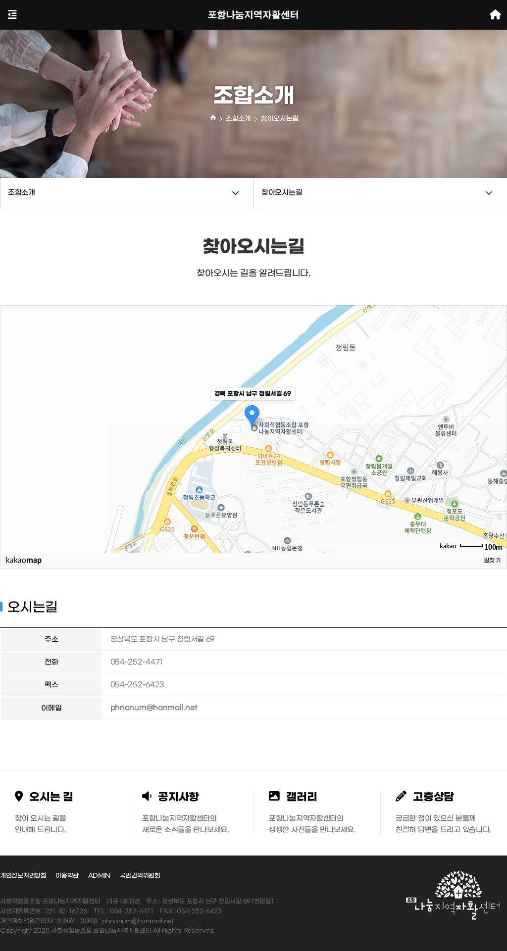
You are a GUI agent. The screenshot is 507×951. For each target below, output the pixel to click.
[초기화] (494, 446)
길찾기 (492, 560)
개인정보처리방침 (23, 875)
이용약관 (67, 875)
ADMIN (99, 875)
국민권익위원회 (140, 875)
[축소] (494, 427)
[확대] (494, 411)
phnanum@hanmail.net (154, 708)
